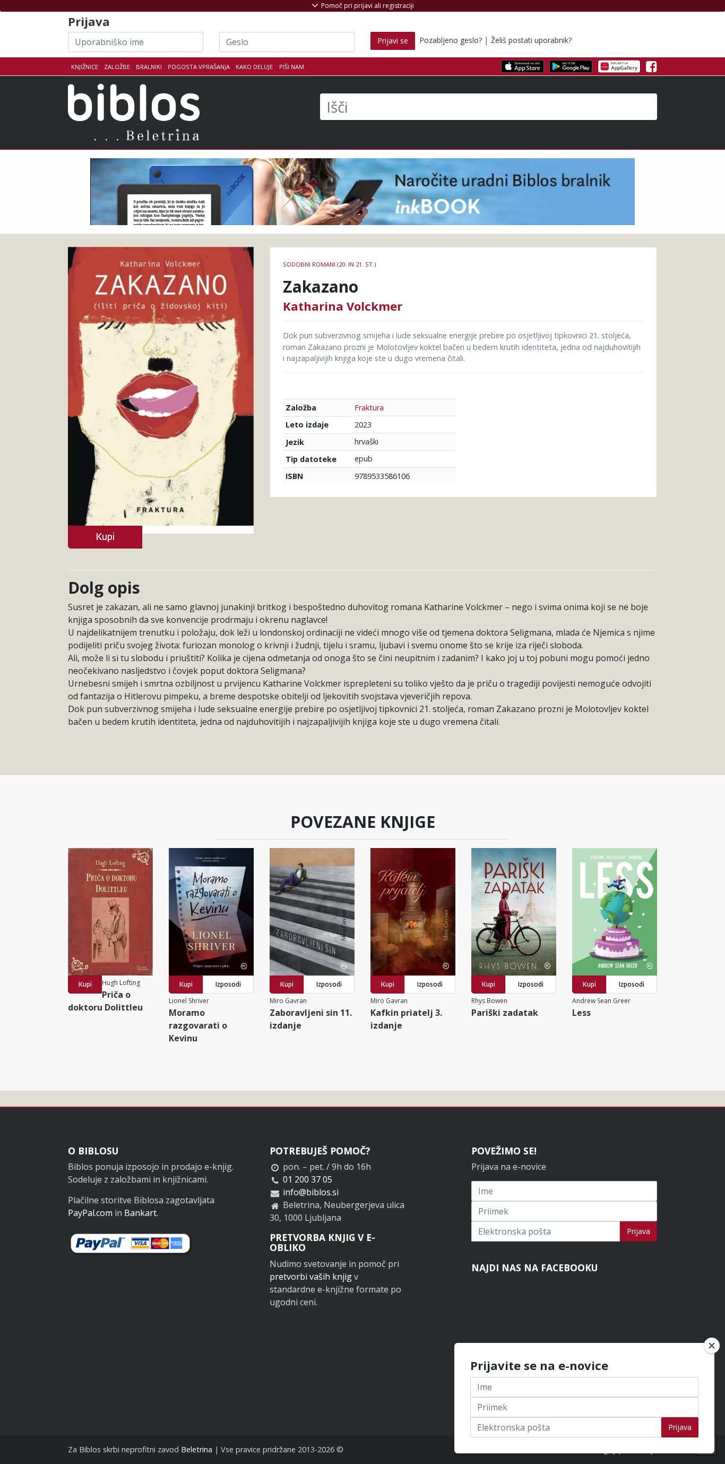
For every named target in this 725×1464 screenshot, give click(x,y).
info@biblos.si (311, 1192)
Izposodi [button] (228, 984)
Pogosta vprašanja (199, 67)
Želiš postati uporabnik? (531, 40)
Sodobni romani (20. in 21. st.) (329, 264)
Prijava (638, 1231)
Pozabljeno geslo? (450, 40)
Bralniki (149, 67)
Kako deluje (254, 67)
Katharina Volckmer (342, 306)
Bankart (140, 1213)
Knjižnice (84, 67)
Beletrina (196, 1449)
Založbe (117, 67)
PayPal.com (90, 1213)
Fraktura (369, 408)
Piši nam (291, 67)
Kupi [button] (105, 536)
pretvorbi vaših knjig (311, 1276)
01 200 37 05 (307, 1179)
